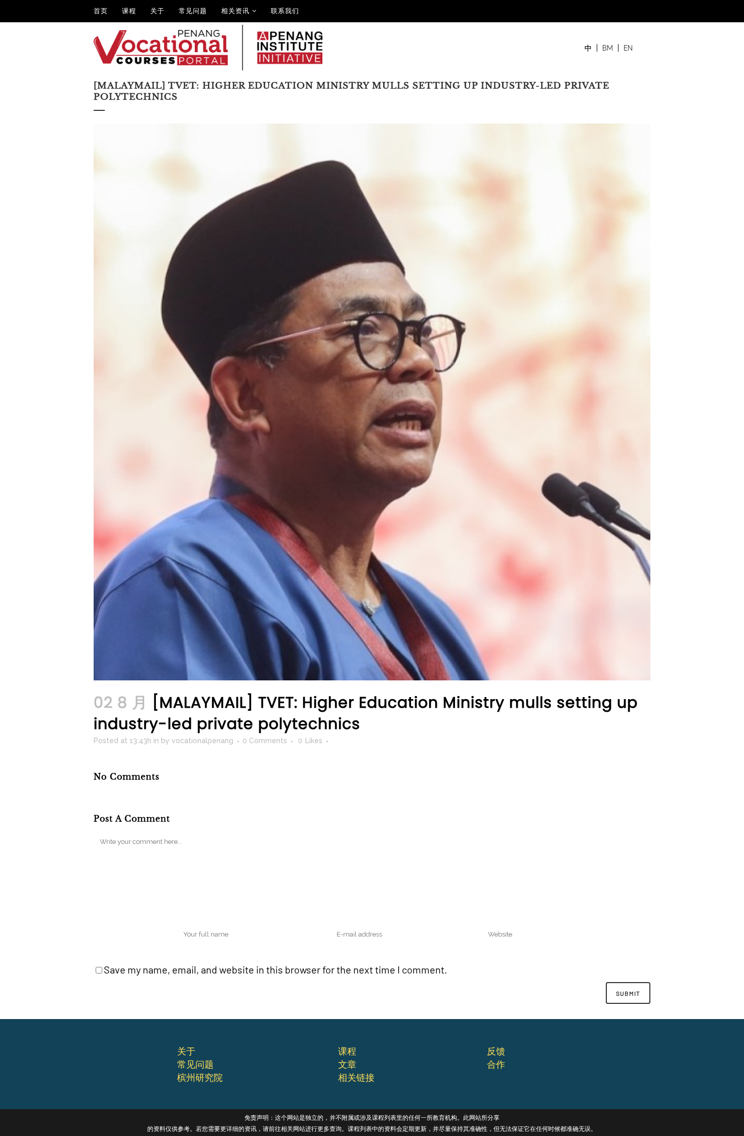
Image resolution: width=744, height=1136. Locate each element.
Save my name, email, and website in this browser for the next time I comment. (275, 969)
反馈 (496, 1051)
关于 (157, 10)
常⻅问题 (195, 1064)
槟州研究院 (200, 1077)
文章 (347, 1064)
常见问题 (193, 10)
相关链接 (356, 1077)
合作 (496, 1064)
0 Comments (264, 741)
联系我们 (285, 10)
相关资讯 (235, 10)
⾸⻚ (101, 10)
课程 (129, 10)
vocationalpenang (202, 741)
